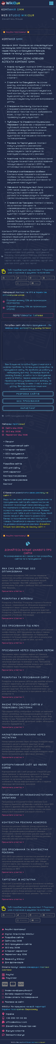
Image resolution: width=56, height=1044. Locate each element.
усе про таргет (28, 263)
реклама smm (45, 255)
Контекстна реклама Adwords (24, 822)
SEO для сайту (11, 468)
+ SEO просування (13, 453)
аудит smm (48, 249)
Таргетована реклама (15, 480)
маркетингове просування (19, 252)
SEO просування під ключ (20, 625)
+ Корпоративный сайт (16, 445)
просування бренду (26, 255)
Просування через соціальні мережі (28, 650)
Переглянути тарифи (28, 315)
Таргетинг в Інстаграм (19, 879)
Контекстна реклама (14, 476)
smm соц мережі (32, 249)
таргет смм (47, 260)
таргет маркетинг (42, 258)
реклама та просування (18, 258)
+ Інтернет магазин (14, 449)
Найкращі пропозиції (13, 424)
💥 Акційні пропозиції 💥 (16, 32)
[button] (53, 19)
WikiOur (29, 416)
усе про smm (12, 263)
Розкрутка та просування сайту (25, 677)
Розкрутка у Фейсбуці (17, 598)
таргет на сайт (13, 260)
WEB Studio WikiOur (17, 15)
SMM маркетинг (12, 472)
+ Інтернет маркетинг (15, 457)
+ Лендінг (8, 441)
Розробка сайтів (12, 463)
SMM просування (14, 416)
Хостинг (8, 484)
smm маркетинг (13, 249)
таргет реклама (30, 260)
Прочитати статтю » (13, 591)
